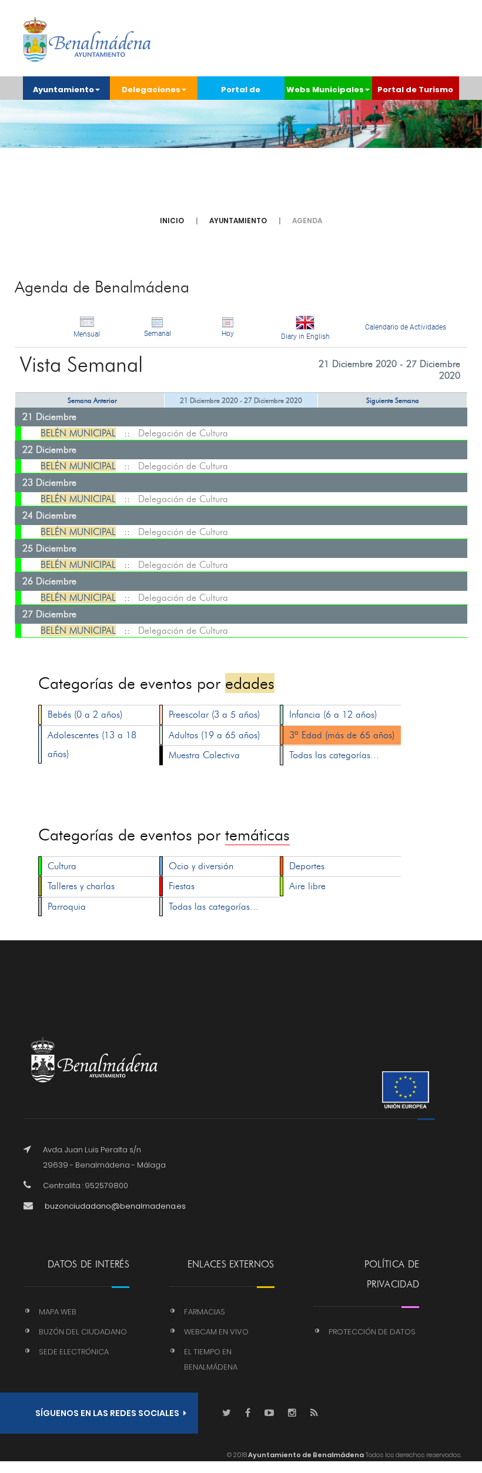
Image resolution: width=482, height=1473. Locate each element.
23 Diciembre (49, 482)
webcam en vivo (216, 1331)
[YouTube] (269, 1413)
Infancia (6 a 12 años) (333, 714)
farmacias (204, 1311)
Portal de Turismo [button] (415, 89)
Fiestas (182, 886)
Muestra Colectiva (204, 755)
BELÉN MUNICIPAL (78, 433)
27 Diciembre (49, 614)
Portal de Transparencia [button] (241, 92)
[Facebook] (247, 1413)
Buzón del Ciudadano (83, 1331)
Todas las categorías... (334, 755)
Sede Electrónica (74, 1351)
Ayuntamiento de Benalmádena (305, 1454)
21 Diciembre (49, 416)
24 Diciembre (49, 515)
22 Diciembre (49, 449)
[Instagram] (292, 1413)
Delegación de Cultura (183, 433)
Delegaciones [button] (151, 89)
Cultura (62, 866)
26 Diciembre (49, 581)
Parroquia (67, 906)
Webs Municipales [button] (325, 89)
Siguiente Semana (392, 400)
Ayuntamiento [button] (63, 89)
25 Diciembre (49, 548)
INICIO (172, 221)
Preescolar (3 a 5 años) (214, 714)
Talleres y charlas (81, 886)
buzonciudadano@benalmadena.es (115, 1206)
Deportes (306, 866)
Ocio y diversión (201, 866)
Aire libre (307, 886)
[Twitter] (226, 1413)
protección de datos (372, 1331)
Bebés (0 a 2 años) (85, 714)
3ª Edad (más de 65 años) (341, 735)
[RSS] (314, 1413)
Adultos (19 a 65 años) (214, 735)
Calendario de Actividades (405, 327)
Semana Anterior (92, 400)
